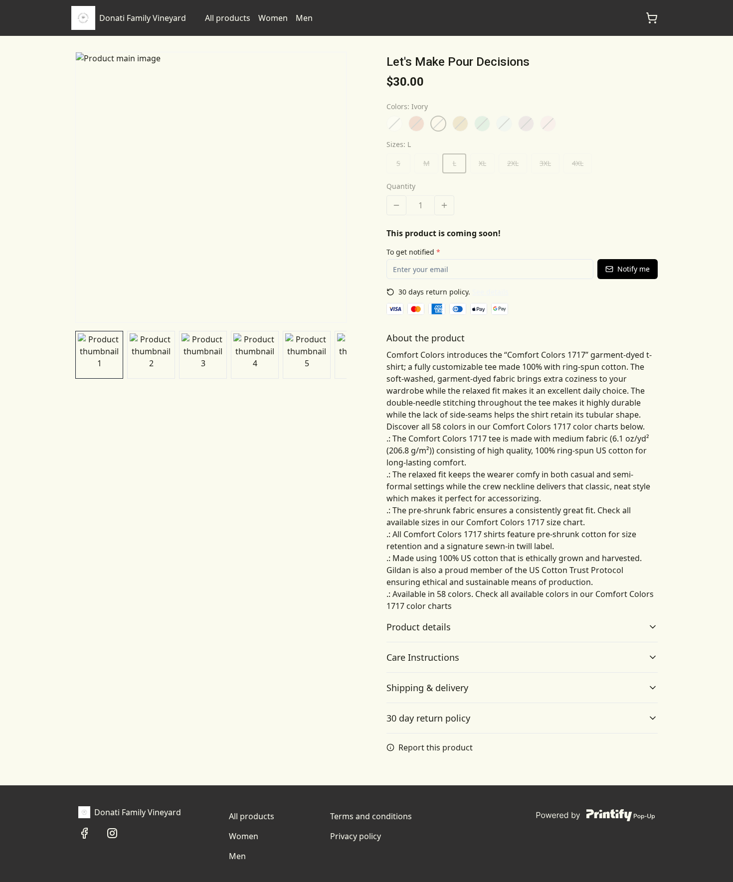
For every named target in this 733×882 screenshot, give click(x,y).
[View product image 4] (255, 355)
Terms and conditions (371, 816)
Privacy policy (355, 836)
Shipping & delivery (427, 688)
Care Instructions (422, 657)
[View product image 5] (307, 355)
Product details (418, 627)
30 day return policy (428, 718)
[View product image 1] (99, 355)
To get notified (413, 252)
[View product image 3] (203, 355)
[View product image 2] (151, 355)
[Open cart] (652, 18)
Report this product (435, 747)
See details (490, 291)
